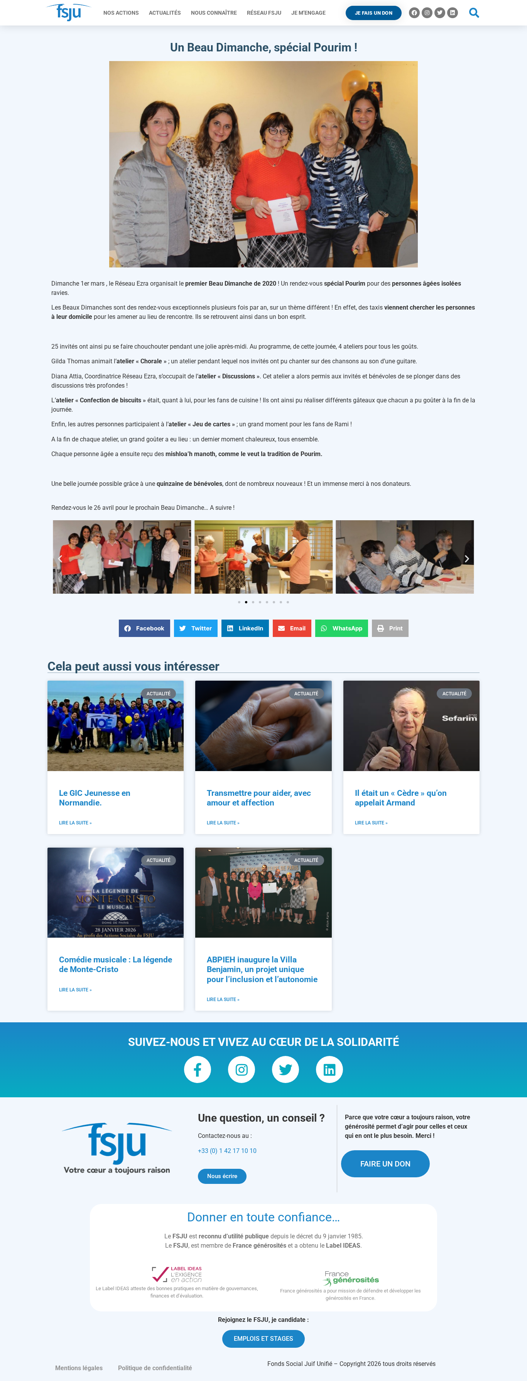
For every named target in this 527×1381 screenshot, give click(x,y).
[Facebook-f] (197, 1069)
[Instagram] (427, 12)
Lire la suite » (75, 823)
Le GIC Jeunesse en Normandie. (94, 797)
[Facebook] (414, 12)
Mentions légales (79, 1368)
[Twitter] (439, 12)
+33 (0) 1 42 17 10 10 (227, 1151)
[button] (474, 13)
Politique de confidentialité (155, 1368)
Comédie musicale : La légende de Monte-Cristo (115, 964)
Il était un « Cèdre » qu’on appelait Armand (401, 797)
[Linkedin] (452, 12)
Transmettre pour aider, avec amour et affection (259, 797)
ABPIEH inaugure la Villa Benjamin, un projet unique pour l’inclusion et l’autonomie (262, 969)
